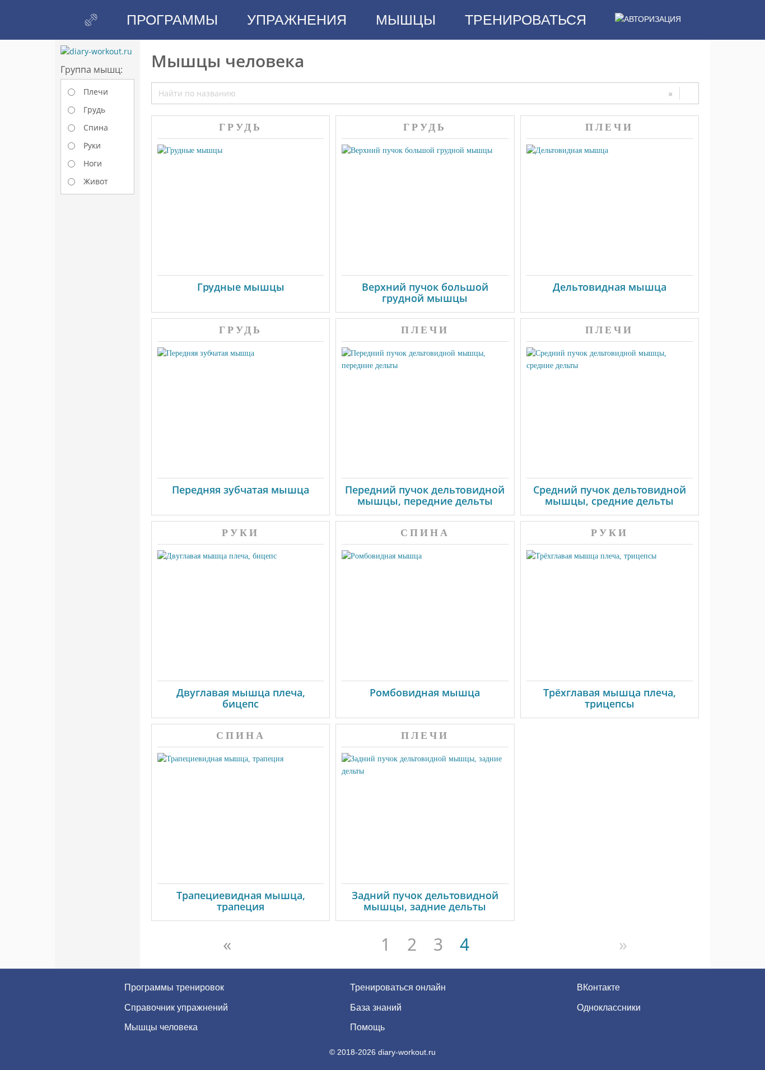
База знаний (376, 1007)
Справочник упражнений (176, 1007)
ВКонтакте (597, 987)
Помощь (367, 1027)
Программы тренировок (174, 987)
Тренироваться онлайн (398, 987)
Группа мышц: (91, 69)
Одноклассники (608, 1007)
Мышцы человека (161, 1027)
